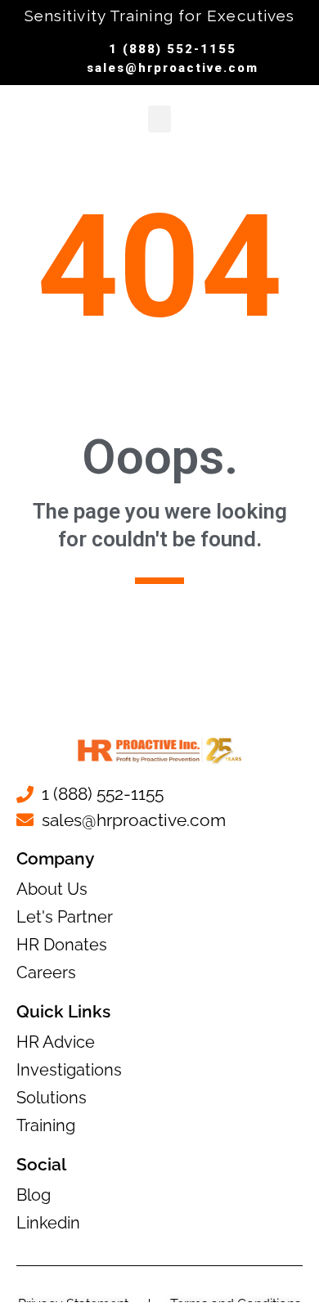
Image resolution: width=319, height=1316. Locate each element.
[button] (159, 119)
